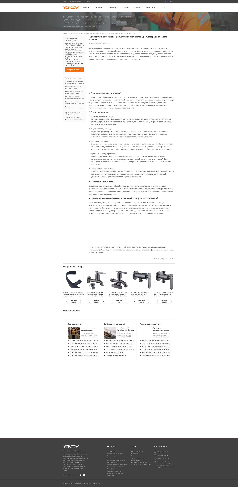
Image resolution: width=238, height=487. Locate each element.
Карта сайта (97, 483)
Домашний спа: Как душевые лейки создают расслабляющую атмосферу (75, 82)
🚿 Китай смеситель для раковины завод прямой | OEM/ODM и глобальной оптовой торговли (73, 118)
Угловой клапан (112, 451)
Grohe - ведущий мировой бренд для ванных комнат (120, 346)
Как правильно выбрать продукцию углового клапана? (74, 97)
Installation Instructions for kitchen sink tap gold (156, 349)
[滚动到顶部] (233, 483)
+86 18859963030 (162, 455)
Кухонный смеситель (113, 458)
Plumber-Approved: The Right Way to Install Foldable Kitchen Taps (156, 346)
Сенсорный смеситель (114, 471)
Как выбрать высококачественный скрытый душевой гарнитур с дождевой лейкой (74, 108)
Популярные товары (73, 266)
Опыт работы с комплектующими (141, 464)
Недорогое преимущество (139, 462)
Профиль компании (137, 451)
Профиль (137, 7)
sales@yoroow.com (163, 458)
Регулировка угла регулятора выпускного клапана (123, 97)
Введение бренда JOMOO (114, 352)
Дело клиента (74, 324)
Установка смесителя (75, 33)
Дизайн (126, 7)
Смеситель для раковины (115, 456)
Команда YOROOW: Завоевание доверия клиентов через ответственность (84, 340)
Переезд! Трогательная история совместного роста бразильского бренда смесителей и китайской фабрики (84, 346)
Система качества (136, 456)
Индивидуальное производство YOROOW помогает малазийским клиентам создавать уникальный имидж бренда (84, 349)
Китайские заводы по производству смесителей (107, 202)
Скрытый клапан (112, 462)
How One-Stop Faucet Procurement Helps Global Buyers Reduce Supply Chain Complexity (120, 340)
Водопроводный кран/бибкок (116, 453)
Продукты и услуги (136, 453)
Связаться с (150, 7)
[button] (64, 342)
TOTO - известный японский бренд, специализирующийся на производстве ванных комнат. (120, 349)
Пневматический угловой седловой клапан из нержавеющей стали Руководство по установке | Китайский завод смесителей (74, 87)
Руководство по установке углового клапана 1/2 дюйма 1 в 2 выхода (75, 103)
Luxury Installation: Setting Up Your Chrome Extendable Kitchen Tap (156, 343)
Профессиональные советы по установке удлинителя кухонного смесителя (156, 355)
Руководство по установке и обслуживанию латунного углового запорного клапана (74, 113)
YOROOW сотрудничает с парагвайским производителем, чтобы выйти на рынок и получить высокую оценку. (84, 343)
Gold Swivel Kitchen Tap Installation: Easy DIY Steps (156, 352)
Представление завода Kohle (115, 355)
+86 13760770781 (162, 451)
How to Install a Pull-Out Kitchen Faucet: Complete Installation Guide (156, 340)
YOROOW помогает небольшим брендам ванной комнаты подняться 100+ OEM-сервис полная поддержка (84, 355)
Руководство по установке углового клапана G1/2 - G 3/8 (120, 343)
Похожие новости (73, 78)
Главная (86, 7)
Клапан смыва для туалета (115, 466)
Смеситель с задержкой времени (117, 464)
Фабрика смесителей (113, 324)
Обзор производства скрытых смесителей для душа (74, 92)
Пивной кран (111, 469)
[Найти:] (168, 7)
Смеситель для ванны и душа (116, 460)
